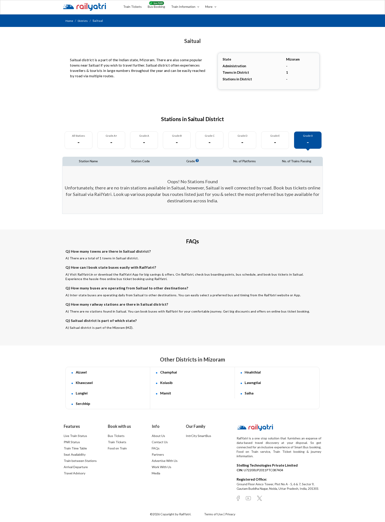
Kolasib (166, 382)
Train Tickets (132, 6)
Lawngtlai (253, 382)
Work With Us (161, 467)
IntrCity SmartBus (198, 436)
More (209, 6)
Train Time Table (75, 448)
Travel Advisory (74, 473)
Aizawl (81, 372)
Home (69, 20)
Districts (83, 20)
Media (156, 473)
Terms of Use (213, 514)
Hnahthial (253, 372)
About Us (158, 436)
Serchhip (83, 403)
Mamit (165, 393)
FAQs (156, 448)
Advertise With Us (165, 461)
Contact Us (160, 442)
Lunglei (82, 393)
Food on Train (117, 448)
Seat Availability (75, 454)
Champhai (168, 372)
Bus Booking (156, 6)
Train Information (183, 6)
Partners (158, 454)
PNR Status (72, 442)
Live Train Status (75, 436)
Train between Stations (80, 461)
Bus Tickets (116, 436)
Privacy (230, 514)
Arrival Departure (76, 467)
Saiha (249, 393)
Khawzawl (84, 382)
